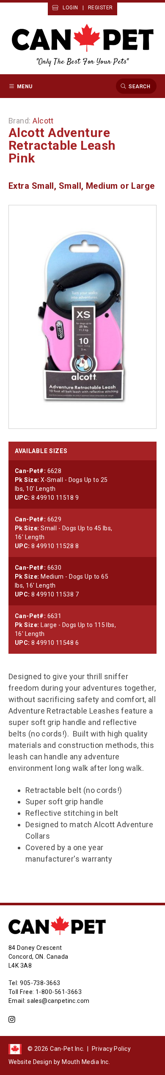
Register (100, 8)
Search (139, 86)
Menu (25, 86)
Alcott (43, 120)
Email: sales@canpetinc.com (49, 1000)
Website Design (30, 1061)
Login (70, 8)
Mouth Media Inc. (86, 1061)
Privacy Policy (111, 1048)
